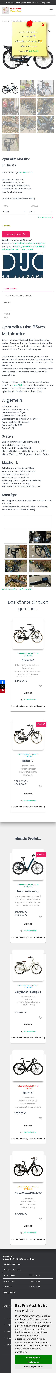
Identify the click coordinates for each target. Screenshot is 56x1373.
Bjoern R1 (28, 1092)
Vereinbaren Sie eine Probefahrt (17, 589)
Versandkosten (24, 172)
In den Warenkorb (14, 234)
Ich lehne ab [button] (33, 1362)
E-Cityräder (39, 243)
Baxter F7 (28, 760)
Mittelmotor (29, 246)
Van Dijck (18, 385)
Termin (13, 1292)
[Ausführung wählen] (40, 686)
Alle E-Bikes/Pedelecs (23, 243)
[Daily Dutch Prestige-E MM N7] (28, 965)
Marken (35, 2)
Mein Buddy (33, 51)
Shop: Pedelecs (24, 2)
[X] (2, 686)
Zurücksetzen (44, 217)
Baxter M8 (28, 660)
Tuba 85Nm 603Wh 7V (28, 1193)
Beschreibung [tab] (10, 288)
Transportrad (26, 249)
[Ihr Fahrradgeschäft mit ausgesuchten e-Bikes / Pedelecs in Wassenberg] (13, 10)
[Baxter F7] (28, 734)
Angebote (46, 2)
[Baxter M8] (28, 633)
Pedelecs (39, 246)
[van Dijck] (22, 265)
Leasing (11, 2)
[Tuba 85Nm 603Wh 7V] (28, 1166)
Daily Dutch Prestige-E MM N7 (28, 993)
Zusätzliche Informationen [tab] (17, 295)
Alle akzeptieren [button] (33, 1357)
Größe (34, 206)
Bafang (18, 246)
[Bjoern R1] (28, 1065)
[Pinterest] (2, 691)
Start (4, 21)
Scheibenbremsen (10, 249)
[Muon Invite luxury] (28, 864)
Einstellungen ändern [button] (34, 1366)
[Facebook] (2, 682)
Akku (6, 206)
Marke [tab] (7, 302)
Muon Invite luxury (28, 891)
